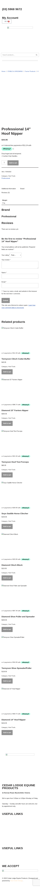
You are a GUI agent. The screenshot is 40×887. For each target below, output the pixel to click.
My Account (10, 17)
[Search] (36, 55)
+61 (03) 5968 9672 (14, 853)
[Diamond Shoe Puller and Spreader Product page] (20, 596)
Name (4, 272)
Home (3, 71)
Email (4, 282)
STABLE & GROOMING (15, 71)
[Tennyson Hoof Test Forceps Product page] (20, 441)
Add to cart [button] (7, 372)
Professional (6, 178)
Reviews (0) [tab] (6, 192)
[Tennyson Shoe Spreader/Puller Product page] (20, 647)
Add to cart (13, 163)
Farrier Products (30, 71)
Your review (6, 260)
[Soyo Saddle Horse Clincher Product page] (20, 493)
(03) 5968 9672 (12, 9)
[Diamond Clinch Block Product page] (20, 544)
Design (20, 881)
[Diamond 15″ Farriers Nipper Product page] (20, 390)
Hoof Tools (11, 176)
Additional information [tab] (9, 188)
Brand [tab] (22, 188)
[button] (20, 60)
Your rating (6, 255)
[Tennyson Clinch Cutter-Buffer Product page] (20, 338)
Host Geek (14, 881)
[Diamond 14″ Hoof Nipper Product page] (20, 699)
